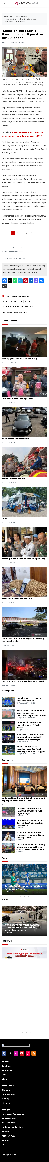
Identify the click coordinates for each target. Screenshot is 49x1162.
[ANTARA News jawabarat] (26, 3)
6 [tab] (26, 938)
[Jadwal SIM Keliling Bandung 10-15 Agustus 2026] (24, 502)
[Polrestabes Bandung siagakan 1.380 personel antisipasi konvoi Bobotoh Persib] (24, 664)
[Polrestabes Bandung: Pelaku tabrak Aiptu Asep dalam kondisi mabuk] (24, 422)
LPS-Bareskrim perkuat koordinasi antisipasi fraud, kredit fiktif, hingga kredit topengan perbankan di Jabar (23, 798)
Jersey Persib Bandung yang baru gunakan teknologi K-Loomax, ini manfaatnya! (30, 737)
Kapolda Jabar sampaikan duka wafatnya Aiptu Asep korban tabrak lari (23, 597)
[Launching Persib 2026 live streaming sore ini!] (8, 702)
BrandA (5, 1131)
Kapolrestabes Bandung (15, 312)
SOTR (27, 301)
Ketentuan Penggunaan (13, 1114)
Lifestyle (6, 1103)
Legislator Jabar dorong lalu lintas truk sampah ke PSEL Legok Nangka (29, 811)
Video (5, 899)
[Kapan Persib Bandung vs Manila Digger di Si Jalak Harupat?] (8, 726)
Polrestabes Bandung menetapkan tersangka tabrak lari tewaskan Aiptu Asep (23, 557)
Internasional (8, 1094)
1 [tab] (17, 896)
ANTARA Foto (8, 1136)
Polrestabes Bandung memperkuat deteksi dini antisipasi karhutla (24, 477)
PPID (4, 1145)
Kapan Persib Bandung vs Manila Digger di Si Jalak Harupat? (28, 725)
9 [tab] (37, 938)
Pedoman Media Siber (12, 1127)
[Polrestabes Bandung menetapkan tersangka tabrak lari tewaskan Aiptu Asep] (24, 542)
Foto (4, 858)
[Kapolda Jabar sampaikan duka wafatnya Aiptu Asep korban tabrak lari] (24, 582)
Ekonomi (6, 1090)
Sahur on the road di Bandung (18, 307)
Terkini (5, 1062)
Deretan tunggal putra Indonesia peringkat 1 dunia (21, 1023)
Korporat (6, 1140)
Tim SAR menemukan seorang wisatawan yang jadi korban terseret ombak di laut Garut (30, 847)
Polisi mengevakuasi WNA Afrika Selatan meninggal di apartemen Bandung (22, 357)
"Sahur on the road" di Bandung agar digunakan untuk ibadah (20, 20)
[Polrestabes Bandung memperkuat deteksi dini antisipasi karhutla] (24, 462)
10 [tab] (41, 938)
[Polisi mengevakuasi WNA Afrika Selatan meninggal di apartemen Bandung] (24, 342)
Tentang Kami (8, 1123)
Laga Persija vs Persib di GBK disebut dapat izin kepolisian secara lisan (30, 823)
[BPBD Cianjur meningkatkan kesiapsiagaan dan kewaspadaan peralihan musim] (8, 714)
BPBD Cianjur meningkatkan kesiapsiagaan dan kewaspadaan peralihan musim (31, 713)
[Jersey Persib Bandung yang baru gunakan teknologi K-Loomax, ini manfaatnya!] (8, 738)
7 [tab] (30, 938)
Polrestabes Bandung (18, 296)
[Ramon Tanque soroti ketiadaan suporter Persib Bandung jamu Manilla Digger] (8, 750)
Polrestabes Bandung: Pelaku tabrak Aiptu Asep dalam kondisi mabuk (23, 437)
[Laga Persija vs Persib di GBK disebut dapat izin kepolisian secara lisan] (8, 824)
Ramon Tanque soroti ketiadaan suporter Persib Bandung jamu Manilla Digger (30, 749)
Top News (7, 760)
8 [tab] (34, 938)
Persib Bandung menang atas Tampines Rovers (23, 888)
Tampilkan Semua (29, 233)
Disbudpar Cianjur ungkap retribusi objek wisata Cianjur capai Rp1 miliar (30, 835)
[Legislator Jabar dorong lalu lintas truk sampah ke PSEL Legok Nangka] (8, 812)
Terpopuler (8, 691)
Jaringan (6, 1110)
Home (9, 16)
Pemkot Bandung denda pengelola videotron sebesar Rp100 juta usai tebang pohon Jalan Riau (23, 638)
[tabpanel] (24, 879)
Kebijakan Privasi (10, 1118)
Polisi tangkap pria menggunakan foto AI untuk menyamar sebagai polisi (23, 397)
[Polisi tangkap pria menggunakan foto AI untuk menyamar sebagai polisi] (24, 382)
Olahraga (6, 1099)
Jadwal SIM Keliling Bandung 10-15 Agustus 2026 (23, 517)
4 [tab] (28, 896)
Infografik (7, 941)
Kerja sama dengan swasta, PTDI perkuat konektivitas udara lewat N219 (21, 927)
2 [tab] (20, 896)
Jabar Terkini (21, 16)
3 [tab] (24, 896)
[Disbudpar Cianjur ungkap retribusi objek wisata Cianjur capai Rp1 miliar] (8, 836)
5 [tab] (32, 896)
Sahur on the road (12, 301)
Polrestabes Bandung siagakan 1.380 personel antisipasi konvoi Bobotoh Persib (23, 679)
